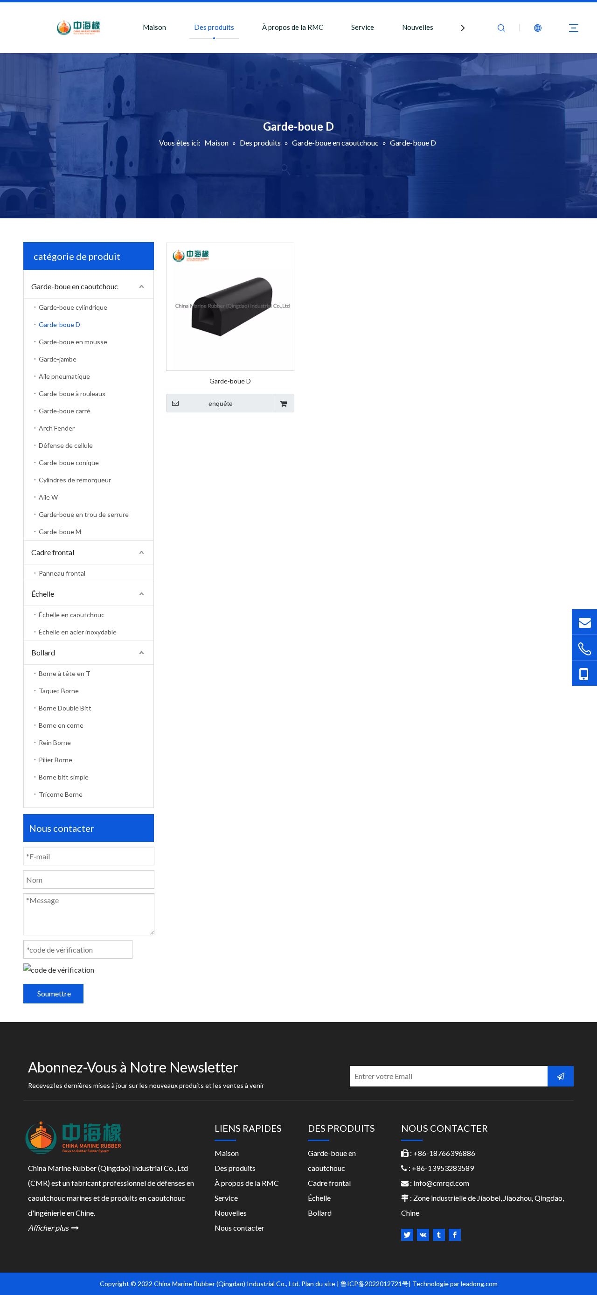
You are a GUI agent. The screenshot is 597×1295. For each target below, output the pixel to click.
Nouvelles (417, 27)
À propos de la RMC (292, 27)
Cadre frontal (52, 552)
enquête (220, 403)
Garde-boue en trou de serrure (84, 514)
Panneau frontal (62, 573)
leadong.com (479, 1284)
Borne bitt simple (64, 777)
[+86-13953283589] (584, 673)
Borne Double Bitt (65, 708)
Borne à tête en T (64, 673)
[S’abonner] (561, 1076)
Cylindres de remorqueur (75, 480)
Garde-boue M (60, 532)
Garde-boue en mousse (73, 342)
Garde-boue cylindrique (73, 307)
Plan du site (318, 1284)
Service (362, 27)
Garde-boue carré (64, 411)
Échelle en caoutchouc (71, 615)
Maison (154, 27)
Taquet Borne (59, 691)
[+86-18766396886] (584, 649)
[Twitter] (407, 1235)
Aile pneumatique (64, 376)
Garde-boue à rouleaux (72, 393)
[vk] (423, 1235)
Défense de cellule (66, 445)
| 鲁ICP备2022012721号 (373, 1284)
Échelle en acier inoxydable (78, 632)
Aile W (48, 497)
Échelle (42, 593)
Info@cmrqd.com (441, 1182)
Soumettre (54, 993)
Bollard (43, 652)
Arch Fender (57, 428)
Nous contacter (239, 1227)
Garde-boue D (59, 324)
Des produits (214, 27)
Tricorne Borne (61, 794)
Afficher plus (53, 1227)
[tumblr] (439, 1235)
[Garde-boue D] (230, 306)
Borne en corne (61, 725)
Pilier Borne (55, 760)
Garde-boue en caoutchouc (74, 286)
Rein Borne (55, 742)
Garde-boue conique (69, 462)
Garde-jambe (57, 359)
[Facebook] (455, 1235)
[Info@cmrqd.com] (584, 621)
